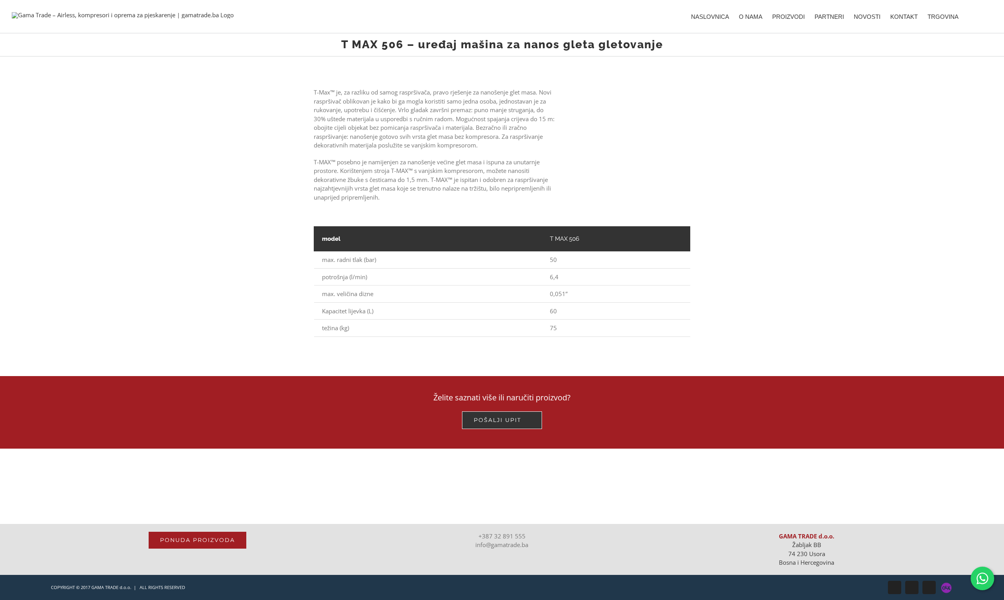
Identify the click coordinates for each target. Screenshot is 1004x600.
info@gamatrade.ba (501, 545)
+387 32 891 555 (502, 536)
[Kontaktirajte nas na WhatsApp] (982, 578)
